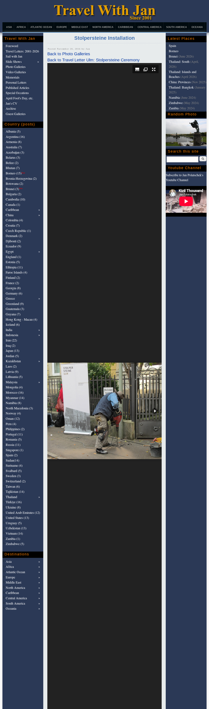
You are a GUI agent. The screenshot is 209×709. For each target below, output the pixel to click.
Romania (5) (14, 439)
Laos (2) (11, 366)
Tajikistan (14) (15, 491)
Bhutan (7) (13, 168)
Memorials (12, 77)
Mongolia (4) (14, 387)
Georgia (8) (13, 288)
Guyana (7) (13, 314)
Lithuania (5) (14, 376)
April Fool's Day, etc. (19, 98)
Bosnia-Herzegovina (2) (21, 178)
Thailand (11, 497)
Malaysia (11, 382)
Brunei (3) (14, 189)
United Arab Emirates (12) (23, 512)
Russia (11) (13, 444)
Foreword (12, 46)
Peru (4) (11, 424)
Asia (9, 27)
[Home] (104, 19)
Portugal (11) (14, 434)
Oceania (197, 27)
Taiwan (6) (13, 486)
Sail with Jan (14, 56)
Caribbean (125, 27)
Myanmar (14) (15, 397)
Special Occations (17, 93)
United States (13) (17, 517)
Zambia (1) (13, 538)
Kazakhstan (13, 361)
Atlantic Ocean (41, 27)
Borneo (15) (15, 173)
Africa (21, 27)
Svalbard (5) (14, 471)
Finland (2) (13, 277)
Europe (62, 27)
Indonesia (12, 335)
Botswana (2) (14, 183)
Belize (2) (12, 163)
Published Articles (17, 87)
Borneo (173, 51)
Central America (150, 27)
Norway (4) (13, 413)
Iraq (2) (10, 345)
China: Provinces (180, 82)
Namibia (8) (13, 403)
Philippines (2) (15, 429)
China (9, 215)
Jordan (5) (12, 356)
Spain (172, 45)
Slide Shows (14, 61)
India (9, 330)
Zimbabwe (176, 103)
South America (176, 27)
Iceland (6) (13, 324)
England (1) (13, 257)
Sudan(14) (12, 460)
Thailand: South (179, 61)
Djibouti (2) (13, 241)
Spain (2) (12, 455)
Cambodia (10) (15, 199)
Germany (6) (14, 293)
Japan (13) (12, 350)
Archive (11, 108)
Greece (10, 298)
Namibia (174, 97)
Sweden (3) (13, 476)
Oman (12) (13, 418)
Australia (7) (14, 147)
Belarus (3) (13, 157)
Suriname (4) (14, 465)
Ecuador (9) (13, 246)
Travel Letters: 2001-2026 (22, 51)
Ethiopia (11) (14, 267)
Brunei (173, 56)
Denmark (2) (14, 236)
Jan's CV (11, 103)
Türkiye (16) (14, 502)
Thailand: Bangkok (181, 87)
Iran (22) (11, 340)
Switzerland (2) (16, 481)
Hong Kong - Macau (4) (21, 319)
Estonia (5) (13, 262)
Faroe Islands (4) (16, 272)
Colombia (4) (14, 220)
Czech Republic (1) (18, 230)
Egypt (9, 251)
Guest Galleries (16, 114)
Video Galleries (16, 72)
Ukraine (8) (13, 507)
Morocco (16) (14, 392)
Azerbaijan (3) (15, 152)
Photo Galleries (16, 66)
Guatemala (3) (15, 309)
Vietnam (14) (14, 533)
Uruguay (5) (14, 523)
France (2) (12, 283)
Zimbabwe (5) (15, 544)
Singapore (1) (14, 450)
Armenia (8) (13, 142)
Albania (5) (13, 131)
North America (102, 27)
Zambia (174, 108)
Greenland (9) (15, 303)
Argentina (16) (15, 136)
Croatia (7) (13, 225)
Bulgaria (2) (13, 194)
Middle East (79, 27)
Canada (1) (13, 204)
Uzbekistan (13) (16, 528)
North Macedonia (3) (19, 408)
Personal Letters (16, 82)
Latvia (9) (12, 371)
